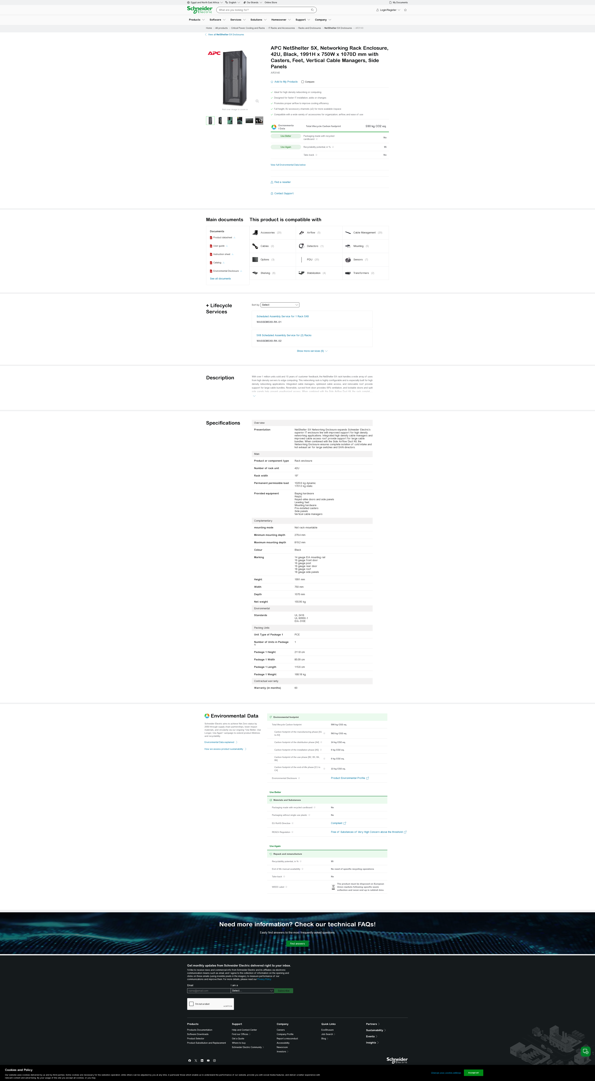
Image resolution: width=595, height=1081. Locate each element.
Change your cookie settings (446, 1073)
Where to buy (239, 1043)
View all (226, 34)
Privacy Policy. (264, 979)
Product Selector (195, 1038)
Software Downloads (198, 1034)
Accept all (473, 1073)
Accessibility (283, 1043)
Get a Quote (238, 1038)
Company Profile (285, 1034)
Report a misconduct (287, 1038)
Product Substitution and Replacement (206, 1043)
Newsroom (282, 1047)
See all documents (220, 278)
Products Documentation (199, 1030)
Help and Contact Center (244, 1030)
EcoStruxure (327, 1030)
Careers (281, 1030)
